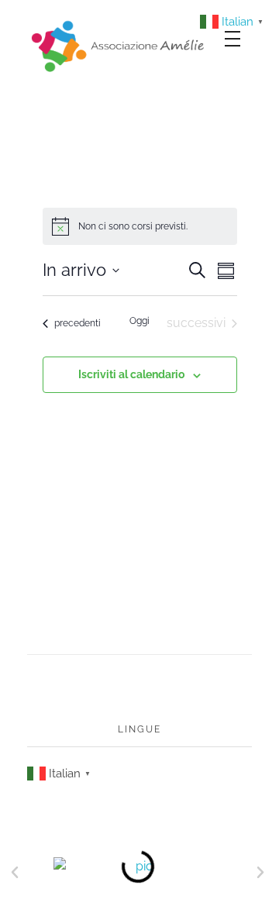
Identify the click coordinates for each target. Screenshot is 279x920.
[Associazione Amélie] (119, 45)
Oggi (139, 320)
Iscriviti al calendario (131, 374)
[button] (14, 872)
